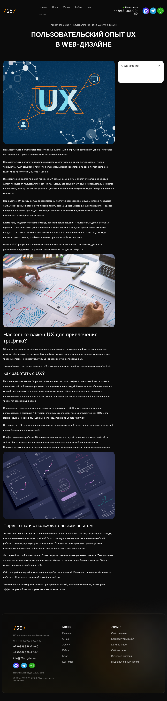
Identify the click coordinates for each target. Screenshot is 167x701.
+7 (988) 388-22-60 (126, 12)
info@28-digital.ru (24, 658)
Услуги (66, 7)
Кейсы (78, 7)
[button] (159, 65)
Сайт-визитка (119, 633)
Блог (89, 7)
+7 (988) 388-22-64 (25, 652)
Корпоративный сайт (122, 638)
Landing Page (119, 644)
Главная (42, 7)
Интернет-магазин (121, 656)
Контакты (43, 14)
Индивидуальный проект (125, 661)
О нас (55, 7)
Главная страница (59, 24)
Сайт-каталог (118, 650)
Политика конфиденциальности (28, 672)
